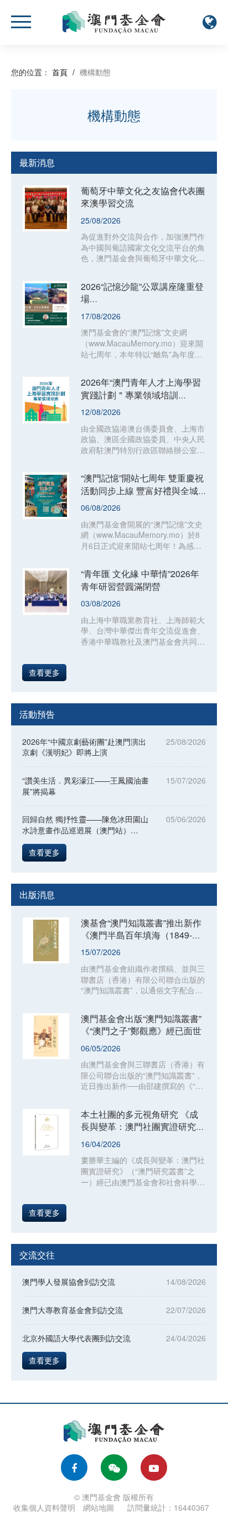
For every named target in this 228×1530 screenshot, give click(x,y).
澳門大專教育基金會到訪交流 (72, 1309)
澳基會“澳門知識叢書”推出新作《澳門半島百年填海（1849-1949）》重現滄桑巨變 (141, 935)
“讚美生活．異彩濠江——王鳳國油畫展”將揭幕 (85, 786)
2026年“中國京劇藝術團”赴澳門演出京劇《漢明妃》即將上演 (84, 747)
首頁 (60, 71)
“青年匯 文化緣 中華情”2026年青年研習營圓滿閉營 (140, 579)
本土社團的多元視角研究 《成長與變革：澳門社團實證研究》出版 (143, 1126)
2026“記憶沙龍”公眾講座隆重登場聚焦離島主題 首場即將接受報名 (142, 305)
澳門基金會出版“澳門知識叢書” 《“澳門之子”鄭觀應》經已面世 (141, 1024)
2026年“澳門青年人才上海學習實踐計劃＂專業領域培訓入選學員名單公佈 (141, 394)
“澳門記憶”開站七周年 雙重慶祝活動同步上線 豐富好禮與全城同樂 (142, 490)
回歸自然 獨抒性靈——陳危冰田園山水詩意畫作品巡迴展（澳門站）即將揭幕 (85, 829)
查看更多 (44, 672)
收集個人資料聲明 (44, 1507)
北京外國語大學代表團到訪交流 (76, 1338)
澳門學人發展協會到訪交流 (68, 1281)
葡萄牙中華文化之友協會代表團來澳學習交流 (143, 196)
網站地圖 (98, 1507)
